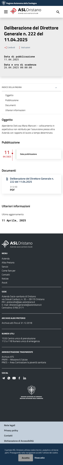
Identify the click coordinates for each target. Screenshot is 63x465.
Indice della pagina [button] (12, 87)
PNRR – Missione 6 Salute (15, 359)
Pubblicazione (11, 100)
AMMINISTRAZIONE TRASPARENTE (17, 352)
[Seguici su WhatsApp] (9, 378)
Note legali (9, 425)
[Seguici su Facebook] (19, 378)
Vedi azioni (25, 47)
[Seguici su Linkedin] (24, 378)
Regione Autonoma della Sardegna (21, 3)
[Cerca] (58, 12)
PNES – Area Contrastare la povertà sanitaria (24, 362)
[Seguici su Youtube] (14, 378)
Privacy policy (11, 430)
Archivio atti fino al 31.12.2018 (17, 323)
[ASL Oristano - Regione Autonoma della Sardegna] (17, 244)
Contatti (8, 435)
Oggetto (9, 95)
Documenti (10, 105)
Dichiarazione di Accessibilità (19, 441)
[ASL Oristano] (4, 3)
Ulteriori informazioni (15, 110)
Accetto (25, 458)
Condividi (11, 47)
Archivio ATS (8, 357)
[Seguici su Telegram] (3, 378)
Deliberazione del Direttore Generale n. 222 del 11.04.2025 (32, 180)
